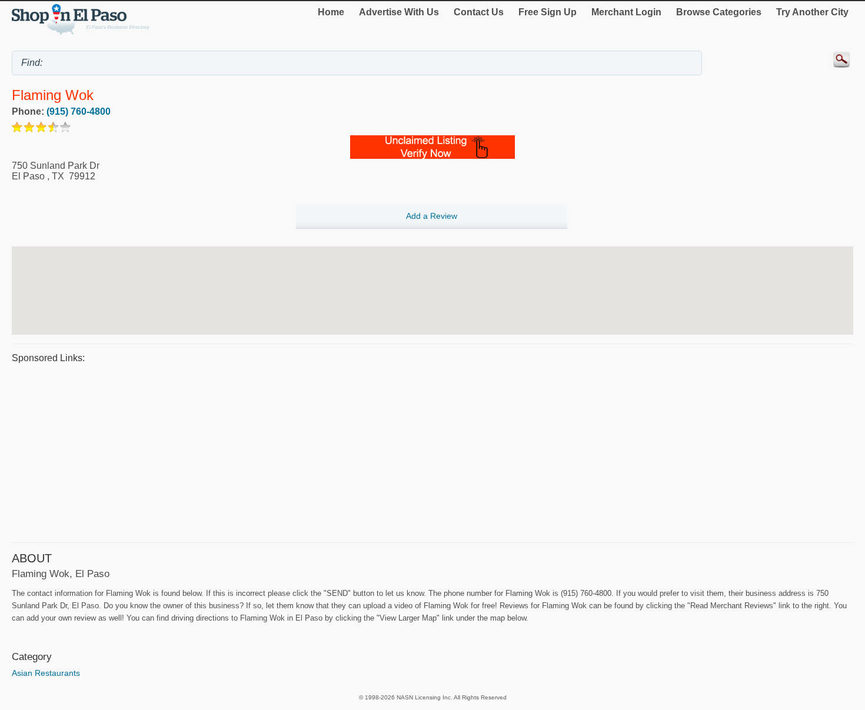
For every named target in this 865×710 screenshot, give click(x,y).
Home (331, 12)
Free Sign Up (547, 12)
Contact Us (479, 12)
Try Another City (812, 12)
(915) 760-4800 (78, 111)
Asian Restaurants (46, 673)
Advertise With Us (399, 12)
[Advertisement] (365, 451)
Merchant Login (626, 12)
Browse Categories (718, 12)
